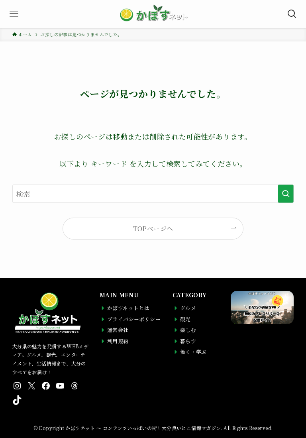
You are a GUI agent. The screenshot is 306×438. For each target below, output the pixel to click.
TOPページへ (153, 228)
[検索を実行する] (286, 194)
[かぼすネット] (153, 14)
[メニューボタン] (14, 14)
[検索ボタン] (292, 14)
